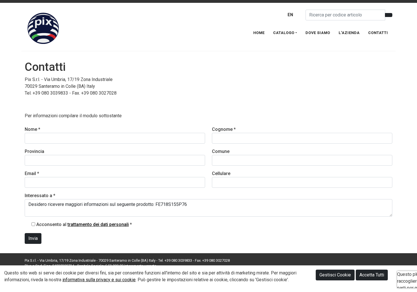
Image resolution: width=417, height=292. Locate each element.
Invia (33, 238)
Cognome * (224, 129)
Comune (220, 151)
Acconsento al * (84, 224)
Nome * (32, 129)
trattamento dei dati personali (98, 224)
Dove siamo (318, 33)
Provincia (34, 151)
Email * (32, 173)
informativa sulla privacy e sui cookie (99, 279)
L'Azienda (349, 33)
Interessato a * (40, 195)
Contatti (378, 33)
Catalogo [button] (283, 33)
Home (259, 33)
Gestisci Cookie (335, 275)
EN (290, 14)
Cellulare (221, 173)
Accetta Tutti (371, 275)
